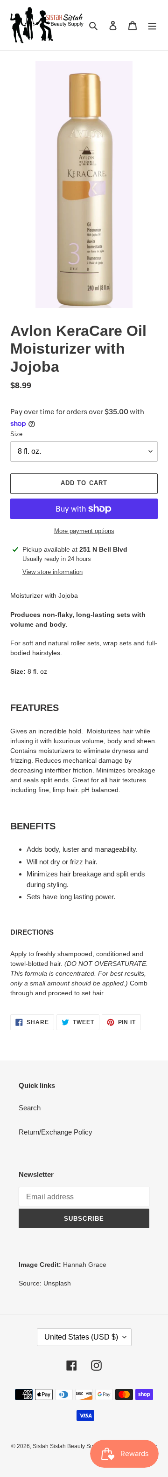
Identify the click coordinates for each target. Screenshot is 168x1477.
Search (30, 1108)
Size (16, 434)
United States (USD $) (81, 1337)
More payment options (84, 530)
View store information (52, 571)
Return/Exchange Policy (55, 1132)
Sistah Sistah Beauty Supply (68, 1446)
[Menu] (152, 25)
